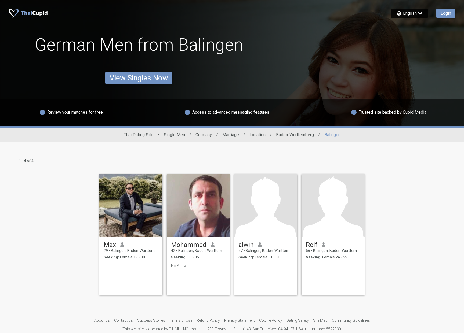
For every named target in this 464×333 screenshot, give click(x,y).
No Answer (180, 266)
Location (257, 134)
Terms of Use (180, 320)
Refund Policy (208, 320)
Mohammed (188, 245)
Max (110, 245)
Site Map (320, 320)
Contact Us (123, 320)
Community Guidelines (351, 320)
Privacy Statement (239, 320)
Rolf (311, 245)
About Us (102, 320)
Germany (203, 134)
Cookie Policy (270, 320)
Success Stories (151, 320)
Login (446, 13)
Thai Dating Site (138, 134)
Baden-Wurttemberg (295, 134)
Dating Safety (298, 320)
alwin (246, 245)
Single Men (174, 134)
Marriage (230, 134)
